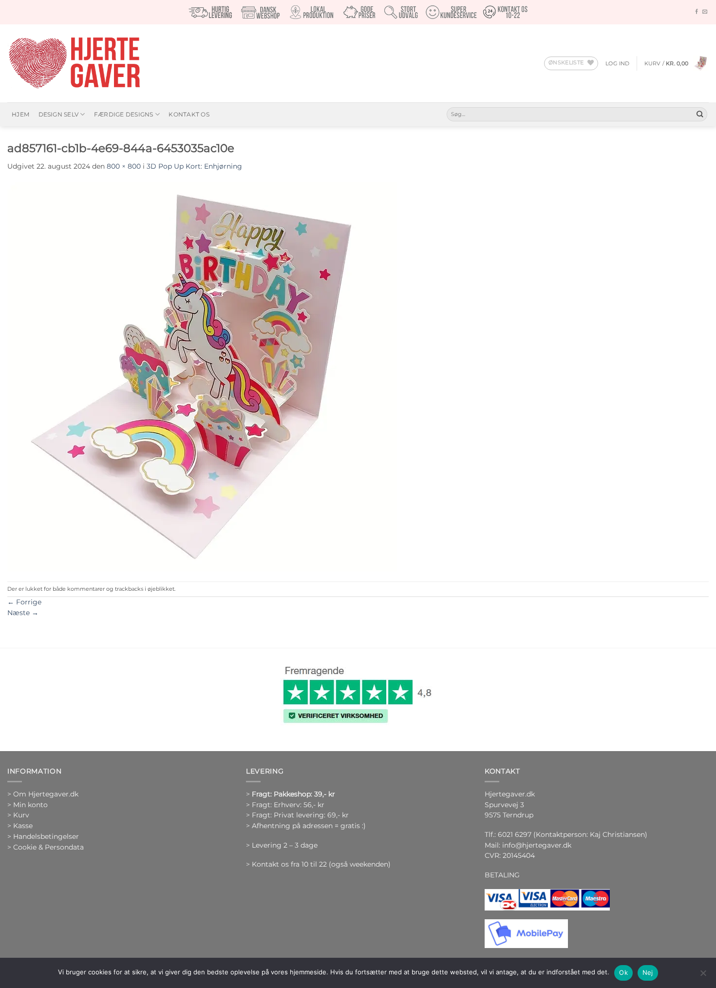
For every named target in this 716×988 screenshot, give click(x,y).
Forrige (24, 602)
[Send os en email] (704, 12)
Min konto (30, 805)
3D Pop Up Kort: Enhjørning (194, 166)
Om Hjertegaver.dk (45, 794)
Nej (647, 972)
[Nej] (703, 976)
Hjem (20, 114)
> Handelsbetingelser (43, 836)
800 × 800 (124, 166)
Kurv (21, 815)
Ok (623, 972)
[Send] (700, 114)
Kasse (23, 826)
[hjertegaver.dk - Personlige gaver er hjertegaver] (74, 63)
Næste (22, 613)
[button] (617, 63)
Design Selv (58, 114)
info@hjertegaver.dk (535, 845)
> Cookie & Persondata (45, 847)
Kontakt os (189, 114)
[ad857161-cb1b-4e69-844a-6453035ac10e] (202, 376)
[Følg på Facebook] (696, 12)
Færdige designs (123, 114)
